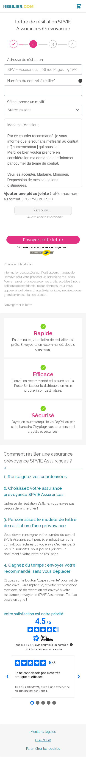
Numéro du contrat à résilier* (31, 81)
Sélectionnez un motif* (26, 102)
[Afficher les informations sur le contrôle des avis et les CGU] (71, 644)
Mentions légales (43, 731)
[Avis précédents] (7, 676)
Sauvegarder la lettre (18, 305)
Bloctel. (42, 294)
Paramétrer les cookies (43, 748)
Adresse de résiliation (25, 60)
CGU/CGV (43, 740)
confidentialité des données (39, 286)
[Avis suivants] (78, 676)
